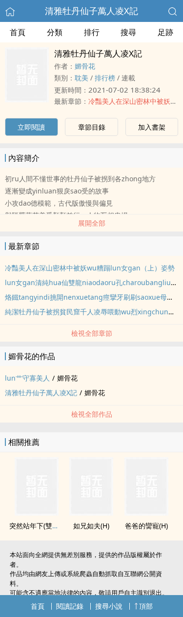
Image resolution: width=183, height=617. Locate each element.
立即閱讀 (31, 127)
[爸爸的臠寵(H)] (146, 512)
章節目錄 (91, 127)
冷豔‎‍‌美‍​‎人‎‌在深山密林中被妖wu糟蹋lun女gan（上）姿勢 (90, 267)
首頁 (17, 32)
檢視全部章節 (91, 333)
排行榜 (105, 77)
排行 (92, 32)
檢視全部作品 (91, 414)
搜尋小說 (108, 606)
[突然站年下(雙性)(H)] (37, 512)
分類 (54, 32)
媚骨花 (85, 66)
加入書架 (151, 127)
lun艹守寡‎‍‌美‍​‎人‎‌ (27, 378)
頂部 (146, 606)
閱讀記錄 (69, 606)
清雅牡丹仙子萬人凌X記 (91, 11)
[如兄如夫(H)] (91, 512)
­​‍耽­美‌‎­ (81, 77)
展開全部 (91, 223)
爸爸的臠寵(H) (146, 525)
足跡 (165, 32)
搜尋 (128, 32)
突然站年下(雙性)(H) (39, 525)
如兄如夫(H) (91, 525)
